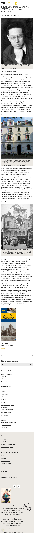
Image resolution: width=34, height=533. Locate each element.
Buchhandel (4, 456)
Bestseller (4, 400)
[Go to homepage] (9, 3)
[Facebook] (14, 486)
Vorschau (4, 418)
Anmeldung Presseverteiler (9, 466)
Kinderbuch (4, 407)
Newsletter (16, 15)
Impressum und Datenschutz (9, 477)
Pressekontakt (5, 461)
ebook (3, 402)
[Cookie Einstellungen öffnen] (3, 531)
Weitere (3, 420)
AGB (2, 475)
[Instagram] (18, 486)
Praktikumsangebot (7, 447)
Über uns (3, 439)
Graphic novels (6, 386)
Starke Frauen (5, 415)
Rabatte (3, 458)
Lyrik (3, 391)
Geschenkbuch (6, 425)
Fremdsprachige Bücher (9, 422)
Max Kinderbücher (7, 409)
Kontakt (3, 442)
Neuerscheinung (6, 412)
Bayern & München (6, 374)
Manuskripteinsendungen (8, 444)
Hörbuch (4, 427)
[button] (32, 3)
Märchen (5, 394)
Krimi (3, 389)
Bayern (4, 376)
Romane (4, 397)
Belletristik (4, 382)
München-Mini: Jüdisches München (7, 344)
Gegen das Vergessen (7, 405)
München (5, 379)
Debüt (4, 384)
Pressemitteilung (6, 463)
